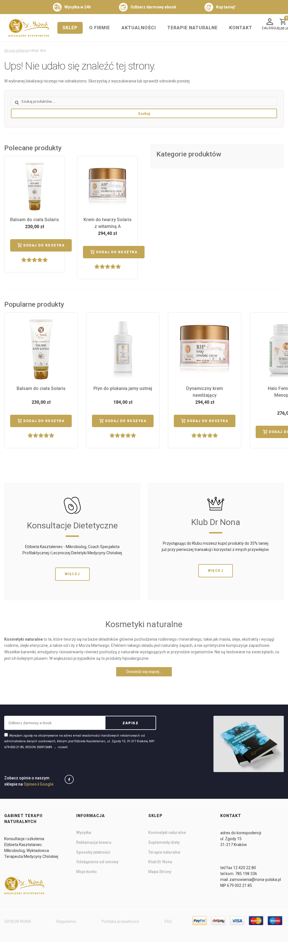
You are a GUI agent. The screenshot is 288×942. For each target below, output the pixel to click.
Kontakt (240, 27)
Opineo (30, 784)
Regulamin (66, 921)
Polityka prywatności (120, 921)
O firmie (99, 27)
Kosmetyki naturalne (167, 832)
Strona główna (16, 50)
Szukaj (144, 113)
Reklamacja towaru (93, 842)
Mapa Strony (159, 871)
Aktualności (139, 27)
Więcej (72, 574)
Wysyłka (83, 832)
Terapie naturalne (192, 27)
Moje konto (86, 871)
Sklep (70, 27)
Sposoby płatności (93, 852)
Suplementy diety (164, 842)
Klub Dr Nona (160, 862)
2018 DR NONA (17, 921)
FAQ (168, 921)
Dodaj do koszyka (43, 245)
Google (46, 784)
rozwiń (63, 747)
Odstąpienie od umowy (97, 862)
